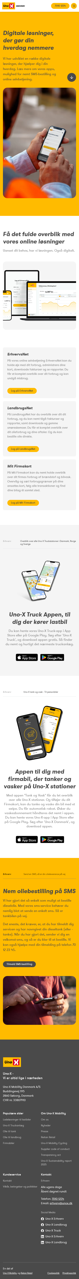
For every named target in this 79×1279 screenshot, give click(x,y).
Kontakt (7, 1180)
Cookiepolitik (53, 1273)
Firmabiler (8, 1143)
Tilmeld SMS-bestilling (19, 964)
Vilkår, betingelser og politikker (20, 1186)
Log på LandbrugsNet (23, 449)
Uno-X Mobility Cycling (54, 1143)
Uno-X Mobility (10, 1273)
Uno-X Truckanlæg (13, 1125)
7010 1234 (60, 6)
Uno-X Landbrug (56, 1225)
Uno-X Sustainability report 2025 (56, 1162)
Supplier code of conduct (55, 1149)
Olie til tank (9, 1131)
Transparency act (51, 1155)
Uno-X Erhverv (54, 1219)
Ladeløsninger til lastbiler (17, 1119)
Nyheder (46, 1125)
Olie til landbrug (12, 1137)
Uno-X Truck (53, 1231)
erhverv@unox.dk (61, 1203)
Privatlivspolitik (69, 1273)
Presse (44, 1131)
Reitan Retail (48, 1137)
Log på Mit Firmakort (23, 502)
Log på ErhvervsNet (22, 391)
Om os (45, 1119)
